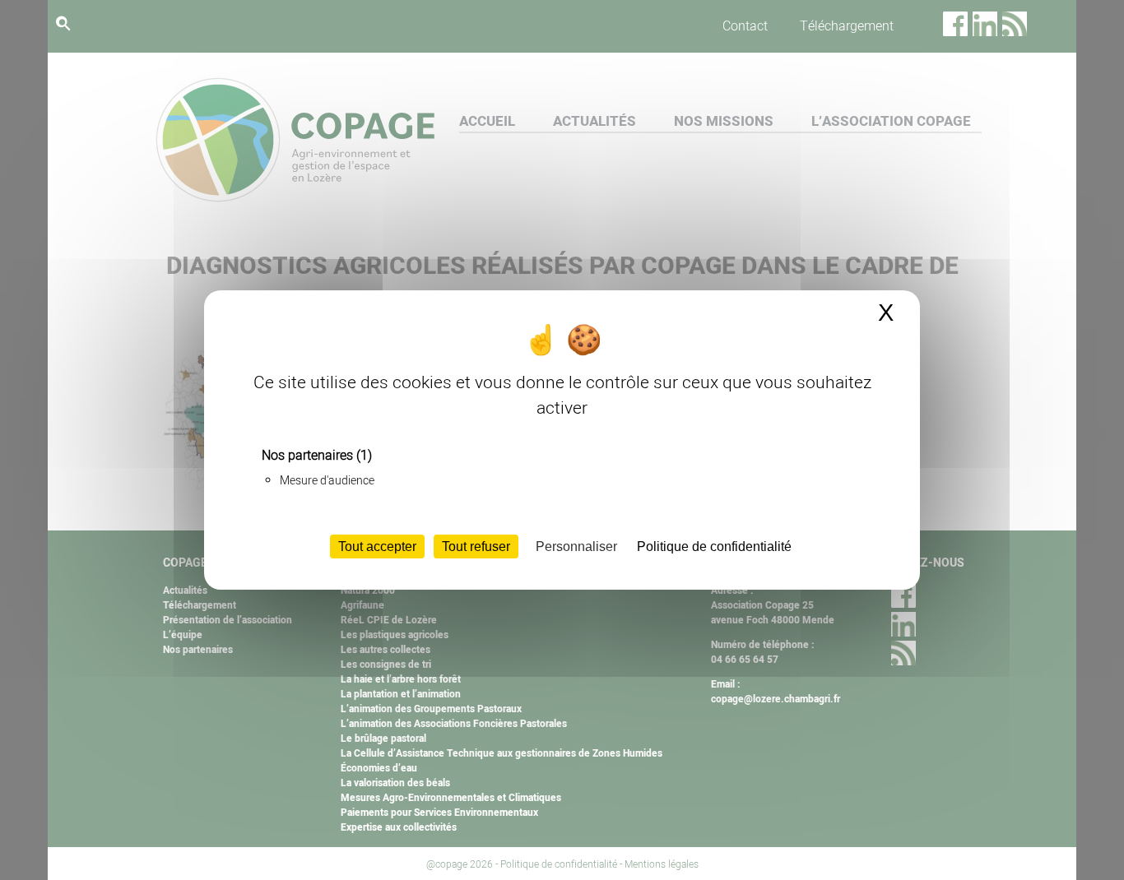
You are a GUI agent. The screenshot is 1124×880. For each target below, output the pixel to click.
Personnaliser (576, 546)
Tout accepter (377, 546)
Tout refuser (476, 546)
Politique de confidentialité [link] (714, 546)
